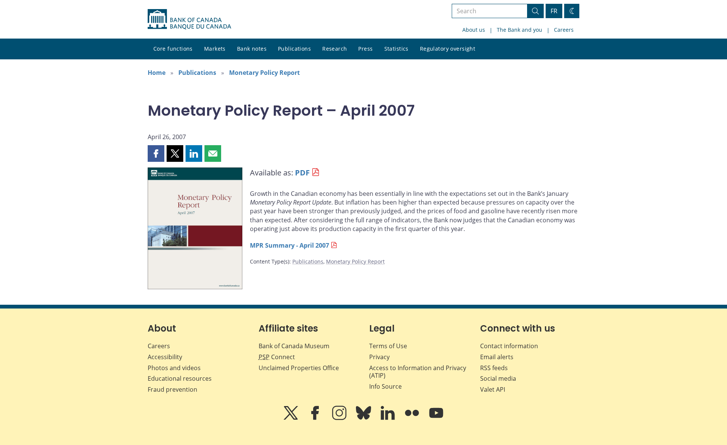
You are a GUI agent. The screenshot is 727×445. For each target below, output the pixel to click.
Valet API (492, 389)
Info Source (385, 386)
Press (365, 48)
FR (554, 11)
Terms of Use (388, 346)
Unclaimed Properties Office (299, 368)
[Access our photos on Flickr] (413, 418)
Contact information (509, 346)
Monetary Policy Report (264, 72)
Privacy (379, 357)
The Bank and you (519, 29)
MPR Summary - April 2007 (289, 245)
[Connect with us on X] (291, 418)
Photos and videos (174, 368)
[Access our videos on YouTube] (436, 418)
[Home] (189, 19)
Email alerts (496, 357)
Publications (294, 48)
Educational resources (180, 378)
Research (334, 48)
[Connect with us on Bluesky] (364, 418)
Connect (277, 357)
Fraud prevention (172, 389)
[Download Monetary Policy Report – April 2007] (195, 230)
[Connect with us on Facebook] (316, 418)
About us (473, 29)
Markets (215, 48)
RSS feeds (494, 368)
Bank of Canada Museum (294, 346)
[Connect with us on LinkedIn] (388, 418)
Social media (498, 378)
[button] (156, 153)
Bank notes (252, 48)
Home (156, 72)
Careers (564, 29)
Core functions (173, 48)
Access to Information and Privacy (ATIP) (417, 372)
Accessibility (165, 357)
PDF (302, 172)
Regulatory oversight (447, 48)
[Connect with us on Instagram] (340, 418)
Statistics (396, 48)
